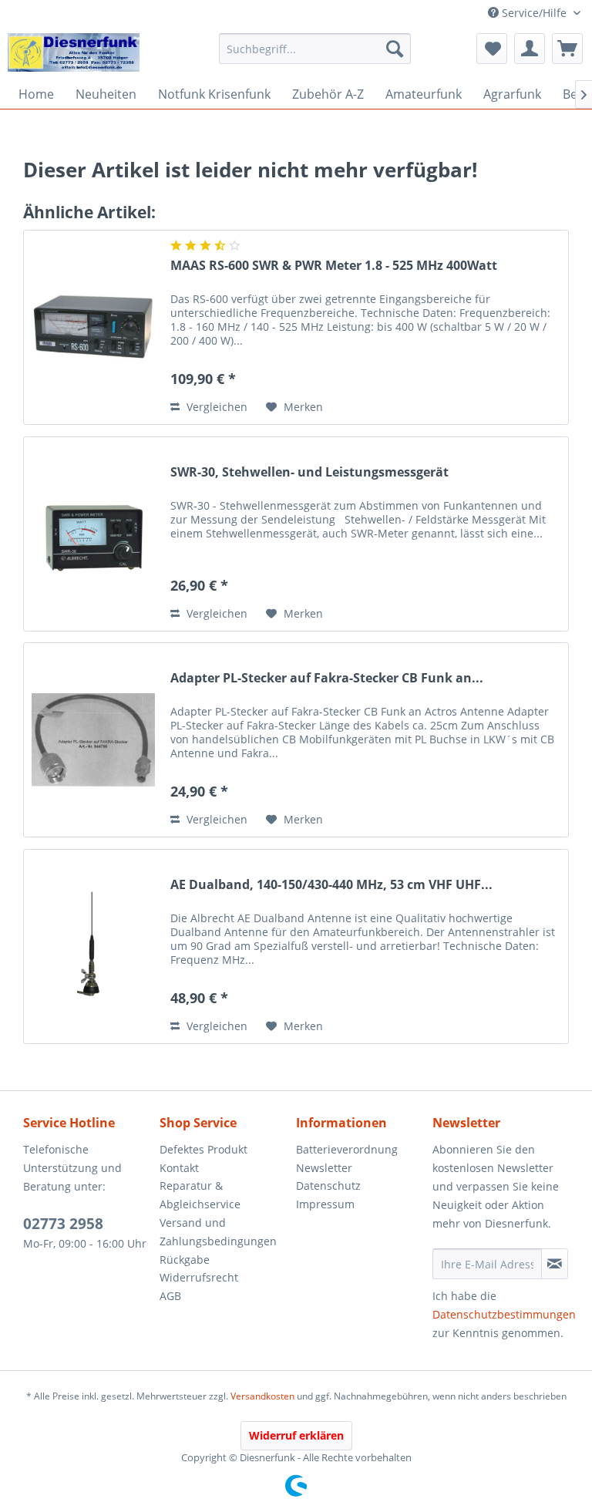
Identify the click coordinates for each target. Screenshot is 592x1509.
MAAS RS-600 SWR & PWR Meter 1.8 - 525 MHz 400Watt (333, 266)
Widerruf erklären (296, 1435)
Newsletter (324, 1167)
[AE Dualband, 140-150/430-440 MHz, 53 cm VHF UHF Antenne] (93, 946)
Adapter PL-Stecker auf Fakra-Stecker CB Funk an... (326, 678)
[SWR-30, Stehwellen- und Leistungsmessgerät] (93, 534)
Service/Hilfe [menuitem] (534, 12)
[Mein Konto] (529, 48)
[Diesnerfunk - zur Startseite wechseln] (74, 52)
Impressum (325, 1204)
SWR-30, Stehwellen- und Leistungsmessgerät (309, 472)
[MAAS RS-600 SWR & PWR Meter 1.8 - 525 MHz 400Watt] (93, 327)
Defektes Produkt (203, 1149)
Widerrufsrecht (199, 1277)
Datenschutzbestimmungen (504, 1314)
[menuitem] (315, 48)
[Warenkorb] (567, 48)
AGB (170, 1295)
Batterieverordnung (347, 1149)
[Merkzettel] (491, 48)
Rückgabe (185, 1259)
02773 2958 (63, 1224)
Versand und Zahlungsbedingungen (218, 1231)
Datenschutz (328, 1185)
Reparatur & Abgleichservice (200, 1194)
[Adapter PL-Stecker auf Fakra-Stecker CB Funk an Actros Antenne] (93, 740)
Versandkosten (262, 1396)
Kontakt (179, 1167)
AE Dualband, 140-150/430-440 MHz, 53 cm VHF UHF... (331, 885)
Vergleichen (215, 406)
